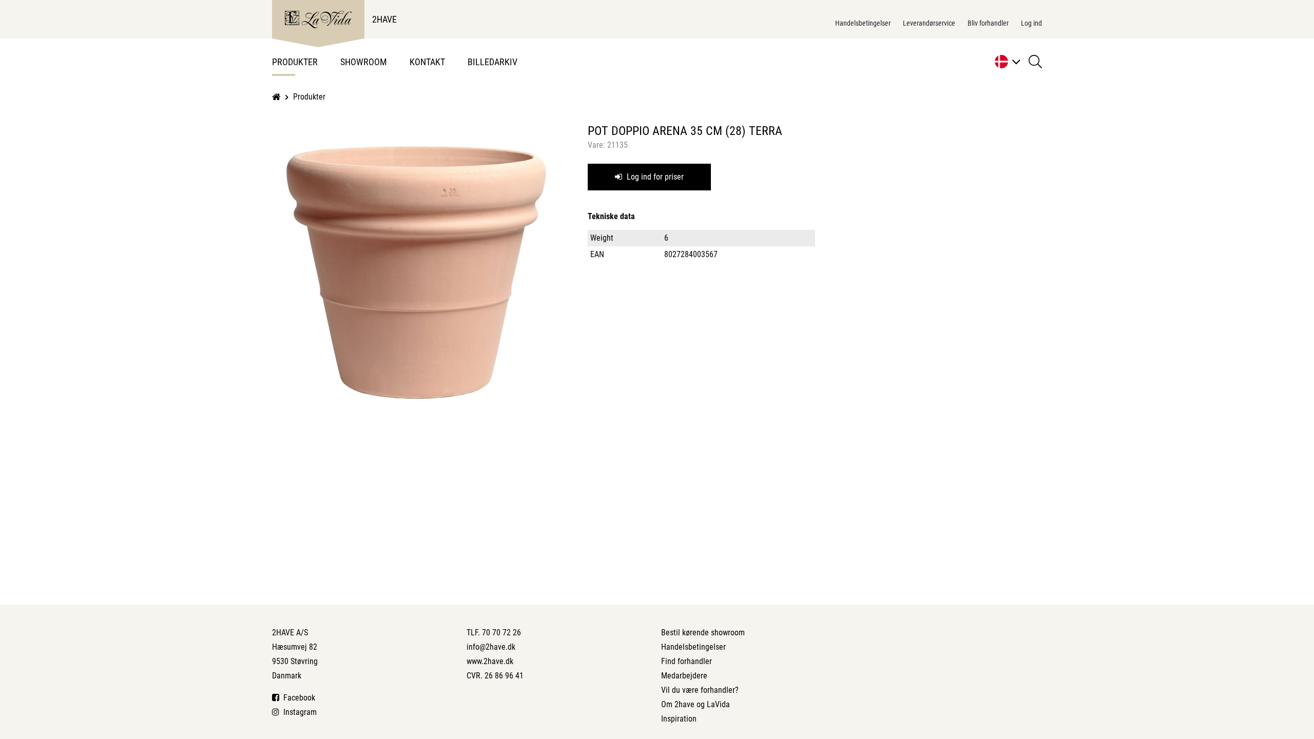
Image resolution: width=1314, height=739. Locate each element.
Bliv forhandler (988, 23)
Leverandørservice (929, 23)
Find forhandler (686, 661)
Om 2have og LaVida (695, 704)
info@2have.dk (491, 647)
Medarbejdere (684, 675)
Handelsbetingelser (863, 23)
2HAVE (384, 19)
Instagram (298, 712)
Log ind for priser (654, 177)
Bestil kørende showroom (703, 632)
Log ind (1031, 23)
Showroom (363, 61)
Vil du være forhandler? (700, 690)
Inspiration (679, 719)
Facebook (297, 698)
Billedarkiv (492, 61)
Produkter (295, 61)
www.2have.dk (490, 661)
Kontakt (427, 61)
